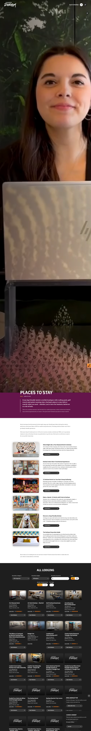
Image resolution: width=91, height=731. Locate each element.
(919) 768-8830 (34, 703)
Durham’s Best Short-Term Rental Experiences (56, 461)
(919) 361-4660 (15, 704)
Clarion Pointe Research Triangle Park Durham (72, 634)
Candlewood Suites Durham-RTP (51, 634)
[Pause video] (87, 13)
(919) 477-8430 (71, 609)
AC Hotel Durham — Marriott (36, 603)
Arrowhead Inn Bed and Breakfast (70, 603)
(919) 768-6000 (52, 703)
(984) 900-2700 (34, 608)
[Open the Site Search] (81, 4)
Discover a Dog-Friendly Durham (52, 516)
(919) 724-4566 (15, 672)
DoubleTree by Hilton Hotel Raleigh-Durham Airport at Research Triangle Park (72, 667)
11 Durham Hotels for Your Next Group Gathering (57, 479)
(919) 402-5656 (52, 608)
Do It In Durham (74, 4)
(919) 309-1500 (15, 642)
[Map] (77, 578)
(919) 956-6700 (15, 608)
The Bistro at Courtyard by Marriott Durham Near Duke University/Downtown (17, 635)
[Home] (10, 5)
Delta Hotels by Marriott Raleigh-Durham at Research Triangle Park (53, 667)
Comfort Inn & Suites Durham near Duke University (17, 666)
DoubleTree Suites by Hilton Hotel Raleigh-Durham (17, 699)
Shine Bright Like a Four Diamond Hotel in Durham (57, 445)
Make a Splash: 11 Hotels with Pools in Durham (56, 497)
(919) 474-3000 (52, 674)
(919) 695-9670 (71, 640)
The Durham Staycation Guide (51, 532)
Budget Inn (31, 633)
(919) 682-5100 (34, 640)
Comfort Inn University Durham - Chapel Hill (34, 666)
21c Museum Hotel (14, 603)
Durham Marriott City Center (54, 698)
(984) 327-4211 (34, 672)
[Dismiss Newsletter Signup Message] (89, 695)
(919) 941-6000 (71, 674)
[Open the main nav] (85, 4)
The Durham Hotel (33, 698)
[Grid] (73, 578)
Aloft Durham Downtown (53, 603)
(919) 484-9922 (52, 640)
